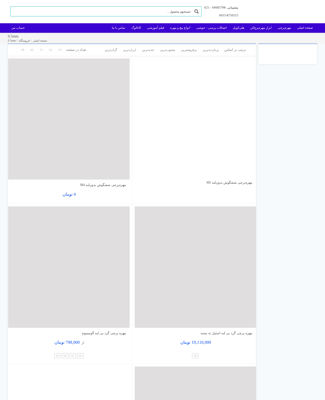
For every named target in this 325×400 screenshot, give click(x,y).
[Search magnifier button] (196, 11)
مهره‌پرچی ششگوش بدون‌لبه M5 (229, 182)
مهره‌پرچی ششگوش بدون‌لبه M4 (103, 185)
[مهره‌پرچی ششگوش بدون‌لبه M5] (195, 117)
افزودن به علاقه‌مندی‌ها (143, 170)
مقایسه (242, 171)
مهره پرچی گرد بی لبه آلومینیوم (104, 333)
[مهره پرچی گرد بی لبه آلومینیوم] (69, 267)
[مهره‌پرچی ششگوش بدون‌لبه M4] (69, 119)
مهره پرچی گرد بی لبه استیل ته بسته (226, 333)
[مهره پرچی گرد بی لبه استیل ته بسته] (195, 267)
